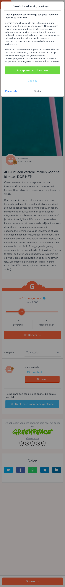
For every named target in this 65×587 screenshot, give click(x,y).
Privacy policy (11, 90)
